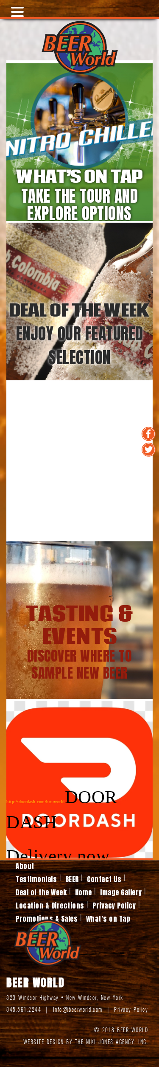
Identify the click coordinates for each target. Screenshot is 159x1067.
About (25, 866)
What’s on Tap (108, 919)
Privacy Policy (114, 905)
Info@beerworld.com (78, 1010)
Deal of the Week (41, 892)
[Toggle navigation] (14, 8)
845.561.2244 (23, 1010)
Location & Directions (50, 905)
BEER (72, 879)
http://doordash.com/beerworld (35, 801)
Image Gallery (121, 892)
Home (83, 892)
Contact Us (104, 879)
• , (64, 998)
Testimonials (36, 879)
